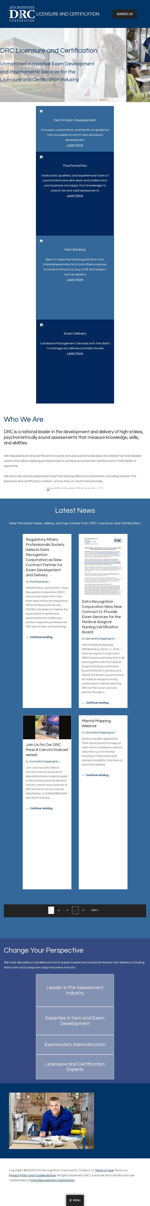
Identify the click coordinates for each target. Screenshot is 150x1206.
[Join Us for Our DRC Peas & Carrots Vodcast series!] (47, 727)
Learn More (75, 145)
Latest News (75, 510)
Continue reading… (42, 637)
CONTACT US (125, 14)
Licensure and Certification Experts (75, 1067)
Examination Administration (75, 1044)
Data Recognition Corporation (52, 1180)
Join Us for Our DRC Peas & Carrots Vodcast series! (47, 750)
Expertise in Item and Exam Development (75, 1020)
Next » (94, 910)
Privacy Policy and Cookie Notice (32, 1175)
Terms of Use (104, 1170)
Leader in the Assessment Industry (75, 990)
